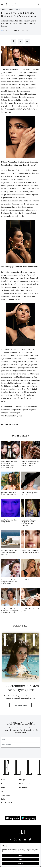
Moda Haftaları (5, 795)
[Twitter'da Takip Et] (15, 839)
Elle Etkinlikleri (23, 788)
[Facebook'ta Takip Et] (11, 839)
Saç (38, 784)
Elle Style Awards (24, 784)
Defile (3, 799)
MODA (3, 780)
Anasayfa (3, 9)
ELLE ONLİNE (17, 31)
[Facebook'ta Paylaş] (13, 41)
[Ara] (38, 4)
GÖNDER (20, 749)
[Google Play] (28, 818)
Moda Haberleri (6, 784)
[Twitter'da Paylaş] (20, 41)
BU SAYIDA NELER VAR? (20, 705)
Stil (2, 791)
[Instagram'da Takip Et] (20, 839)
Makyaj (18, 9)
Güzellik (11, 9)
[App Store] (12, 818)
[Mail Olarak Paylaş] (27, 41)
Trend (3, 788)
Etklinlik (22, 780)
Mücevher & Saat (6, 803)
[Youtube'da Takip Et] (25, 839)
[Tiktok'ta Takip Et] (30, 839)
